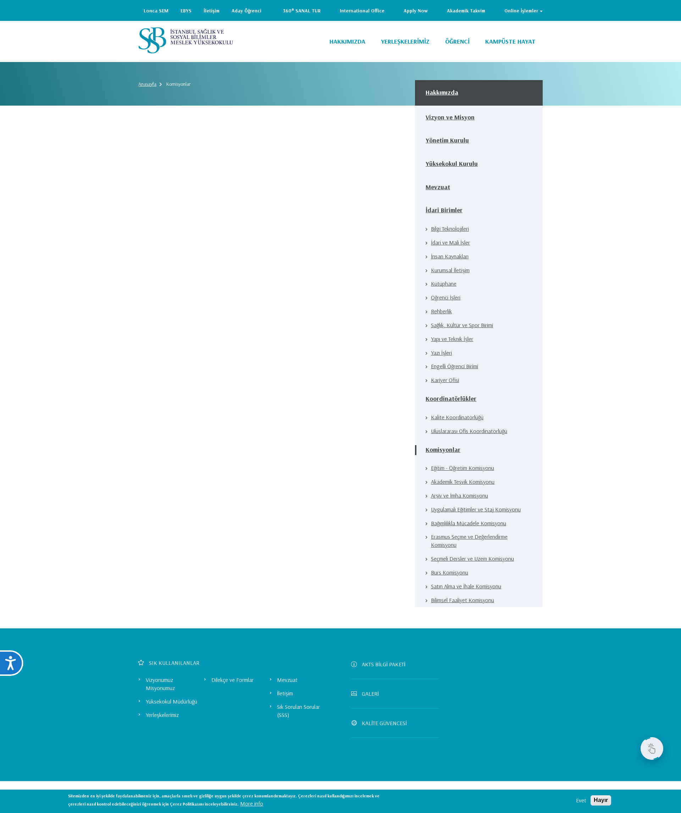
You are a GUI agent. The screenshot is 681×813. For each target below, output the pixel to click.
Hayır (601, 800)
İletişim (212, 10)
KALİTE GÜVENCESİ (384, 723)
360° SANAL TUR (302, 10)
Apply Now (416, 10)
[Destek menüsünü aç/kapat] (652, 748)
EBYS (186, 10)
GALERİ (370, 693)
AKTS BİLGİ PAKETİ (383, 664)
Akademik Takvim (466, 10)
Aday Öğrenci (246, 10)
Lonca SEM (156, 10)
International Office (362, 10)
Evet (581, 800)
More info (251, 803)
